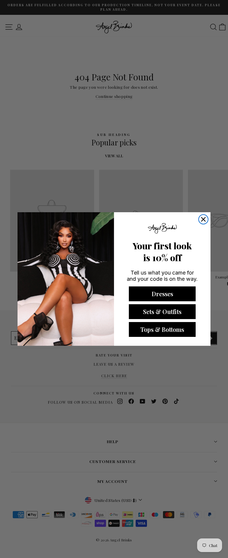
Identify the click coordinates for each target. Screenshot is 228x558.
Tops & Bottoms (162, 329)
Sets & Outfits (162, 311)
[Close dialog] (203, 219)
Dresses (162, 294)
